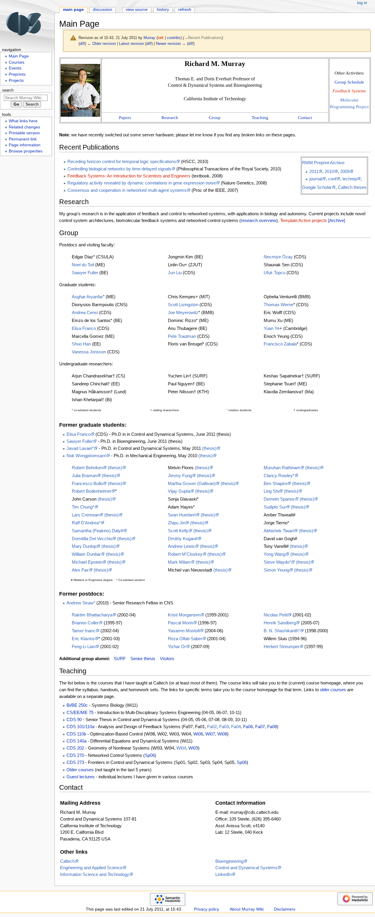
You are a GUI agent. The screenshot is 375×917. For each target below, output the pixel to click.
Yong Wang (274, 554)
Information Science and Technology (94, 874)
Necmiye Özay (278, 256)
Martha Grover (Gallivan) (192, 483)
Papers (125, 117)
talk (161, 37)
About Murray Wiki (247, 909)
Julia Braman (84, 475)
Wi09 (193, 747)
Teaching (260, 117)
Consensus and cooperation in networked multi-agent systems (127, 190)
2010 (329, 171)
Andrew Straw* (81, 602)
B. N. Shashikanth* (282, 630)
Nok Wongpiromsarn (86, 455)
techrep (349, 178)
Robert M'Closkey (185, 554)
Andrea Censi (85, 312)
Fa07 (260, 726)
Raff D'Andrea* (86, 522)
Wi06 (198, 733)
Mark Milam (179, 562)
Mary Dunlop (84, 546)
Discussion (102, 9)
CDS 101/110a (80, 726)
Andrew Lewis (181, 546)
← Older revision (101, 43)
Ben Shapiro (275, 483)
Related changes (24, 127)
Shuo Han (81, 343)
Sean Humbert (182, 514)
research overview (258, 220)
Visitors (167, 658)
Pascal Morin (180, 622)
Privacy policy (206, 909)
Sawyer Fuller (85, 272)
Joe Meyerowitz (183, 312)
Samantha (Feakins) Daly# (97, 530)
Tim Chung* (83, 506)
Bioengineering (229, 861)
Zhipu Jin (176, 522)
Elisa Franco (84, 328)
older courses (333, 689)
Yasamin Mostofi (184, 630)
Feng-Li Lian (83, 646)
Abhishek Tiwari (279, 530)
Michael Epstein (87, 562)
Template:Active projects (303, 220)
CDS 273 (75, 762)
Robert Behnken (87, 467)
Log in (362, 3)
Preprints (17, 74)
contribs (173, 37)
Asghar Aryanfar (87, 296)
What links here (23, 121)
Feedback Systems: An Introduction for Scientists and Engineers (128, 175)
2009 (345, 171)
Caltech (67, 861)
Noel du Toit (83, 264)
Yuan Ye (271, 328)
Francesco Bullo (87, 483)
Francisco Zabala (280, 343)
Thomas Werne (278, 304)
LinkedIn (223, 874)
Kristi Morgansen (184, 614)
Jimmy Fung (180, 475)
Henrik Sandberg (280, 622)
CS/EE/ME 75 (80, 712)
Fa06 (248, 726)
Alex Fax (80, 569)
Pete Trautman (182, 336)
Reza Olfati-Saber (185, 638)
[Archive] (336, 220)
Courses (16, 62)
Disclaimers (284, 909)
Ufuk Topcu (274, 272)
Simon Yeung (276, 569)
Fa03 (224, 726)
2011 (313, 171)
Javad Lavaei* (80, 448)
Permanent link (23, 139)
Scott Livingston (183, 304)
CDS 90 (74, 719)
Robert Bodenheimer (91, 491)
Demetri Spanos (279, 498)
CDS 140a (76, 740)
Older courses (80, 769)
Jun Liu (175, 272)
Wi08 (222, 733)
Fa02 (212, 726)
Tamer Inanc (84, 630)
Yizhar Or (177, 646)
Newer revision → (171, 43)
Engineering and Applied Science (91, 867)
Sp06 (150, 755)
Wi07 (210, 733)
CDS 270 (75, 755)
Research (169, 117)
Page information (24, 145)
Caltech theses (352, 187)
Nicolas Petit (276, 614)
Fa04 (236, 726)
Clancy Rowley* (279, 475)
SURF (120, 658)
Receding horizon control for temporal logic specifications (121, 161)
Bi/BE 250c (77, 705)
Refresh (184, 9)
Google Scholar (317, 187)
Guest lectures (81, 776)
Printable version (24, 133)
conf (332, 178)
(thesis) (209, 448)
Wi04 (181, 747)
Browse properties (25, 151)
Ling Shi (271, 491)
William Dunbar (86, 554)
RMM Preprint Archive (323, 162)
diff (82, 43)
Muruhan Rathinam (282, 467)
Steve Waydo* (277, 562)
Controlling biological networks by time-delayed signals (119, 168)
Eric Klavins (83, 638)
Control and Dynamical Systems (246, 867)
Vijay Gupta (179, 491)
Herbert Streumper (281, 646)
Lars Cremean (85, 514)
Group (215, 117)
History (163, 9)
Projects (16, 80)
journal (315, 178)
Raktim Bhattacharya (92, 614)
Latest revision (131, 43)
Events (15, 68)
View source (137, 9)
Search (7, 90)
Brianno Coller (85, 622)
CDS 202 (75, 747)
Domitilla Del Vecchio (92, 538)
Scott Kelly (178, 530)
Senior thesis (142, 658)
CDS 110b (76, 733)
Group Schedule (349, 81)
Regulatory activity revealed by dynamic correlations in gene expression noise (141, 182)
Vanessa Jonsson (89, 351)
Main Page (73, 9)
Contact (305, 117)
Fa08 (272, 726)
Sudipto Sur (275, 506)
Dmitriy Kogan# (182, 538)
